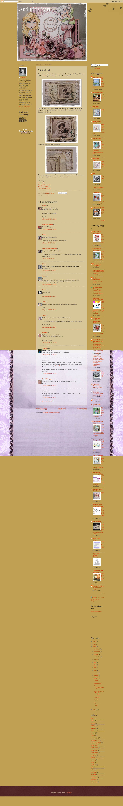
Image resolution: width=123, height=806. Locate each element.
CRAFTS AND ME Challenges (98, 571)
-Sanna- (44, 348)
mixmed (93, 757)
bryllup (92, 723)
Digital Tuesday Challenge (97, 288)
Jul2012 (93, 730)
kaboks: (102, 493)
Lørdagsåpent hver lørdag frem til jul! (98, 394)
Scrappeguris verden (97, 139)
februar (96, 675)
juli (95, 662)
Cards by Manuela (98, 187)
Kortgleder (96, 392)
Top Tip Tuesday (43, 186)
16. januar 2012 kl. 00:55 (49, 310)
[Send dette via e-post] (59, 193)
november (97, 651)
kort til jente (94, 750)
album (92, 718)
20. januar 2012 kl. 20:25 (49, 397)
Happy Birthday (102, 96)
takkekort (93, 774)
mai (95, 667)
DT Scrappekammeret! (99, 687)
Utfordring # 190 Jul (102, 374)
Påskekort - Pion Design (102, 164)
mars (95, 673)
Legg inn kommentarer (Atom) (51, 412)
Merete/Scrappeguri (48, 379)
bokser (93, 721)
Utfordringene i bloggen (97, 588)
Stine (43, 315)
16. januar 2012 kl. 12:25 (49, 342)
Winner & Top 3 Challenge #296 (102, 255)
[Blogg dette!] (61, 193)
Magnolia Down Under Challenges (98, 505)
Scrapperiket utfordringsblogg (98, 473)
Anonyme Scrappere (44, 185)
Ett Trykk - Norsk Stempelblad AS (98, 340)
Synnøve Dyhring (47, 224)
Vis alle (102, 220)
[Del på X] (62, 193)
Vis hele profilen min (24, 106)
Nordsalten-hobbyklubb (96, 278)
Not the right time (97, 387)
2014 (94, 641)
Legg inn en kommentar (47, 401)
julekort (93, 733)
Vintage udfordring (98, 440)
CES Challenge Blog (44, 188)
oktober (96, 654)
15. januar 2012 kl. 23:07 (49, 296)
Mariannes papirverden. (96, 159)
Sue (43, 276)
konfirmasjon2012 (96, 743)
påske (92, 769)
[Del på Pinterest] (66, 193)
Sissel (44, 290)
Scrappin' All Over (98, 586)
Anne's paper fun (98, 92)
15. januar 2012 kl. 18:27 (49, 270)
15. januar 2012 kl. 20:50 (49, 284)
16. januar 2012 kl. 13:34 (49, 354)
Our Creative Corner (96, 405)
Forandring (102, 110)
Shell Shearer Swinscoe (49, 248)
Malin (44, 235)
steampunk (94, 772)
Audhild (23, 77)
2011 (94, 709)
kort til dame (94, 747)
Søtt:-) (95, 700)
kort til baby (94, 745)
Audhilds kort (34, 9)
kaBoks (93, 735)
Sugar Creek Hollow (96, 539)
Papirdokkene (97, 521)
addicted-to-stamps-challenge (98, 298)
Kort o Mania (96, 370)
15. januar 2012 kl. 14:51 (49, 229)
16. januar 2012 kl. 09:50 (49, 327)
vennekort (46, 196)
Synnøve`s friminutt (96, 107)
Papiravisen (41, 183)
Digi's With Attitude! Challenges (96, 555)
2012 (94, 647)
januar (96, 678)
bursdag (93, 725)
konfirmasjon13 (95, 740)
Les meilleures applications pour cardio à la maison (97, 292)
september (97, 657)
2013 (94, 644)
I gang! (96, 680)
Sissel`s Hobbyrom (98, 207)
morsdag (93, 760)
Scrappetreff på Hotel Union (97, 490)
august (96, 659)
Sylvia (44, 205)
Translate (97, 68)
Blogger (69, 792)
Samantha (58, 366)
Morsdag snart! (98, 683)
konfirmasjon (94, 738)
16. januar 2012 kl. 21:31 (49, 385)
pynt (92, 767)
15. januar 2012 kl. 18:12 (49, 258)
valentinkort (94, 777)
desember (97, 649)
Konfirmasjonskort (102, 211)
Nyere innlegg (41, 409)
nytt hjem (93, 765)
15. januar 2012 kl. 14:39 (49, 219)
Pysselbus (96, 192)
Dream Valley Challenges (97, 264)
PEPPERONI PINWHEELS (102, 577)
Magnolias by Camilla (97, 122)
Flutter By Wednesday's (97, 385)
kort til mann (94, 752)
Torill (43, 301)
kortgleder (93, 755)
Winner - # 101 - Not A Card (102, 544)
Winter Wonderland (98, 270)
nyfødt (92, 762)
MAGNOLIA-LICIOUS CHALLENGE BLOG (97, 320)
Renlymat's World (98, 77)
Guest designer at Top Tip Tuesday (99, 693)
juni (95, 665)
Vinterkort (96, 697)
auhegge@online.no (96, 611)
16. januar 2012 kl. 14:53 (49, 373)
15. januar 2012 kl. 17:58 (49, 243)
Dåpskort (93, 728)
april (95, 670)
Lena (44, 76)
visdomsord (94, 782)
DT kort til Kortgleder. (102, 178)
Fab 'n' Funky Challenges (97, 232)
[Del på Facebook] (64, 193)
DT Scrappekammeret (99, 704)
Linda (44, 264)
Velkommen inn (97, 174)
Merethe (44, 332)
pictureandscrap (97, 399)
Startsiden (62, 409)
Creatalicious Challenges (97, 249)
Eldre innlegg (82, 409)
